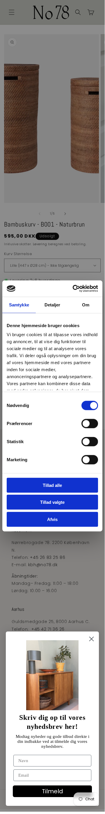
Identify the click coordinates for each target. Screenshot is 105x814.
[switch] (89, 423)
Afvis (52, 519)
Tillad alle (52, 485)
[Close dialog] (91, 639)
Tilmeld (52, 791)
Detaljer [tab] (52, 304)
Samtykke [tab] (19, 304)
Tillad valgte (52, 502)
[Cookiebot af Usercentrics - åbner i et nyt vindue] (74, 288)
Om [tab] (85, 304)
